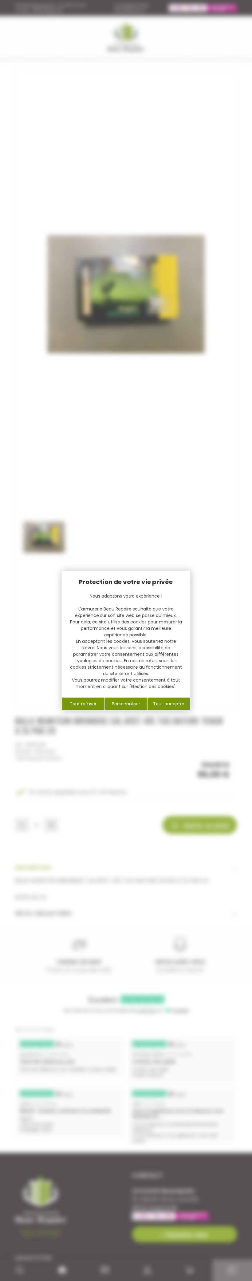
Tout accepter (168, 704)
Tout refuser (83, 704)
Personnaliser (126, 704)
